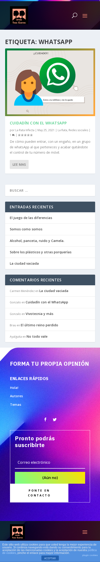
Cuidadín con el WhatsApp (38, 123)
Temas (15, 404)
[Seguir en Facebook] (45, 419)
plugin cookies (90, 555)
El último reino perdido (39, 325)
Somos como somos (26, 229)
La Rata (62, 130)
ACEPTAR (50, 558)
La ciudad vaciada (24, 263)
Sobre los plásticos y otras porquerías (40, 252)
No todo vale (37, 336)
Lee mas (19, 164)
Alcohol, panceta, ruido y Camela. (37, 240)
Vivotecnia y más (39, 313)
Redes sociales (78, 130)
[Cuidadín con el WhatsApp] (50, 82)
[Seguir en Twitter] (54, 419)
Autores (16, 396)
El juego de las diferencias (31, 218)
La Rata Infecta (24, 130)
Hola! (14, 387)
